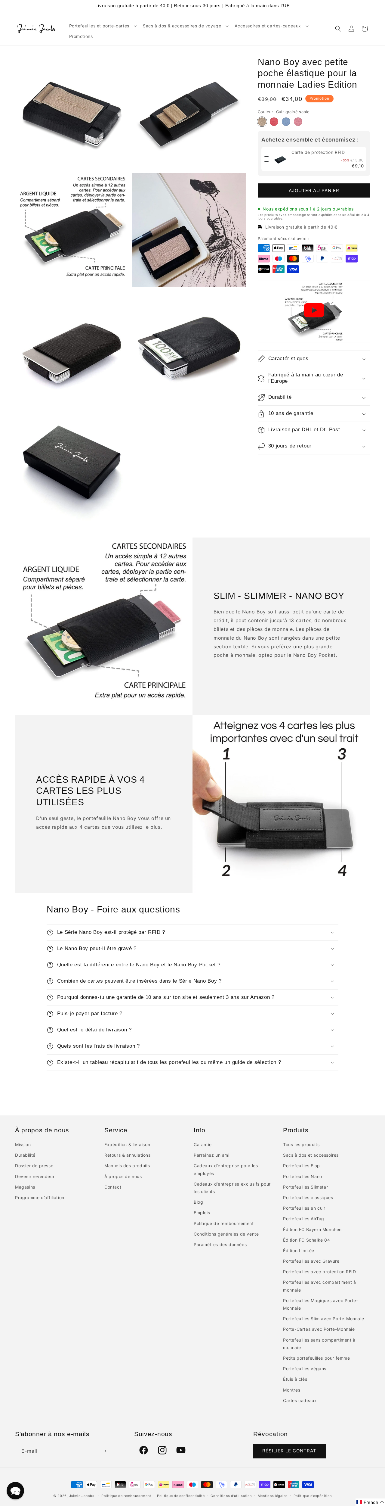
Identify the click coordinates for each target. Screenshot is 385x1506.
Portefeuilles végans (304, 1368)
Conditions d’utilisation (231, 1496)
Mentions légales (273, 1496)
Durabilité (25, 1155)
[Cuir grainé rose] (298, 122)
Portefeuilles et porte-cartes (99, 25)
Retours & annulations (127, 1155)
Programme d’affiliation (39, 1197)
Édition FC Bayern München (312, 1229)
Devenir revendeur (34, 1176)
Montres (291, 1389)
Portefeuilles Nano (302, 1176)
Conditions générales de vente (226, 1233)
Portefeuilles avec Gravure (311, 1261)
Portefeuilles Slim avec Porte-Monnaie (323, 1318)
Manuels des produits (127, 1165)
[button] (102, 26)
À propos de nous (123, 1176)
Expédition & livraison (127, 1144)
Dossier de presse (34, 1165)
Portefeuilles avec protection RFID (319, 1271)
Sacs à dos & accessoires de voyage (182, 25)
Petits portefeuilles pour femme (316, 1358)
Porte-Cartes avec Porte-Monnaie (319, 1329)
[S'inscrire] (104, 1451)
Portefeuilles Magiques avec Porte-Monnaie (320, 1304)
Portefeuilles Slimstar (305, 1187)
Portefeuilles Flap (301, 1165)
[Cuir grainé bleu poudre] (286, 122)
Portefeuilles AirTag (303, 1218)
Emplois (202, 1212)
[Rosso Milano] (274, 122)
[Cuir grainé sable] (262, 122)
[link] (280, 159)
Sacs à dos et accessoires (311, 1155)
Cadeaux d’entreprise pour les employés (226, 1169)
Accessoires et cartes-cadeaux (268, 25)
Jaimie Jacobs (81, 1496)
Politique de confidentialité (181, 1496)
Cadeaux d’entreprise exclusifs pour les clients (232, 1187)
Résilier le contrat (289, 1451)
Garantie (203, 1144)
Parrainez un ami (211, 1155)
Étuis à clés (295, 1379)
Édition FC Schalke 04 (306, 1240)
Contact (112, 1187)
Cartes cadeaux (300, 1400)
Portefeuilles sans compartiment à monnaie (319, 1343)
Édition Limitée (298, 1250)
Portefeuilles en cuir (304, 1208)
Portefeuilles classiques (308, 1197)
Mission (23, 1144)
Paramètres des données (220, 1244)
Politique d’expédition (313, 1496)
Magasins (25, 1187)
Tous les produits (301, 1144)
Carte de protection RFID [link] (318, 152)
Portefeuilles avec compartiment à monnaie (319, 1286)
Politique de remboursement (224, 1223)
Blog (198, 1202)
